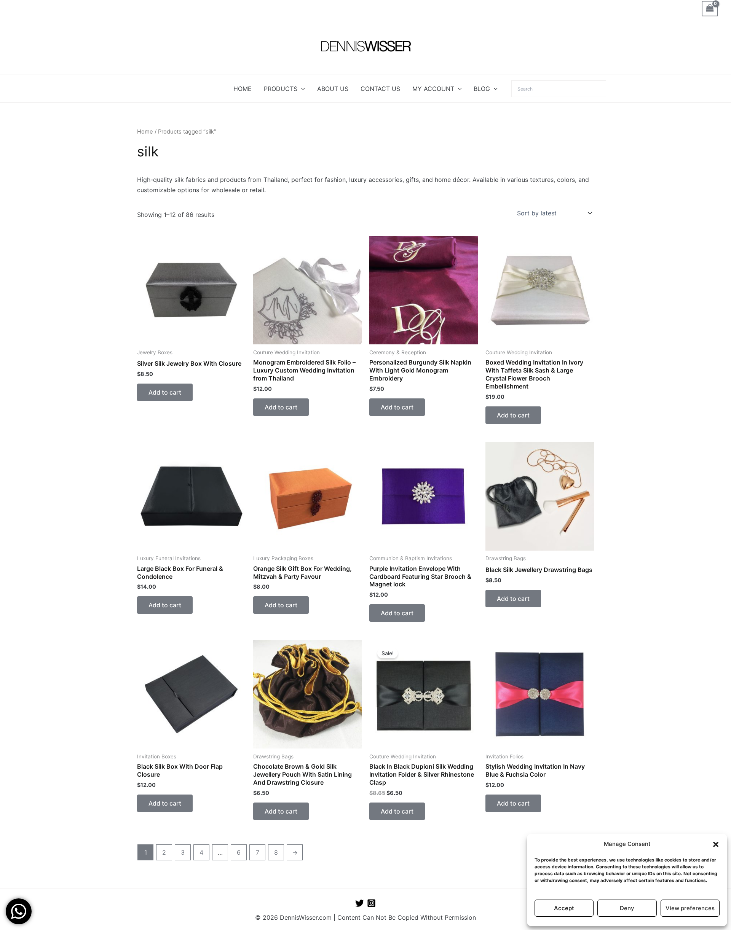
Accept (564, 908)
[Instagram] (371, 903)
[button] (716, 844)
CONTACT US (380, 88)
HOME (242, 88)
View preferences (690, 908)
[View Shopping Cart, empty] (710, 8)
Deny (627, 908)
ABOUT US (332, 88)
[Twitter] (359, 903)
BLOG (482, 88)
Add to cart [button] (164, 392)
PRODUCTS (280, 88)
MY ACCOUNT (433, 88)
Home (145, 131)
